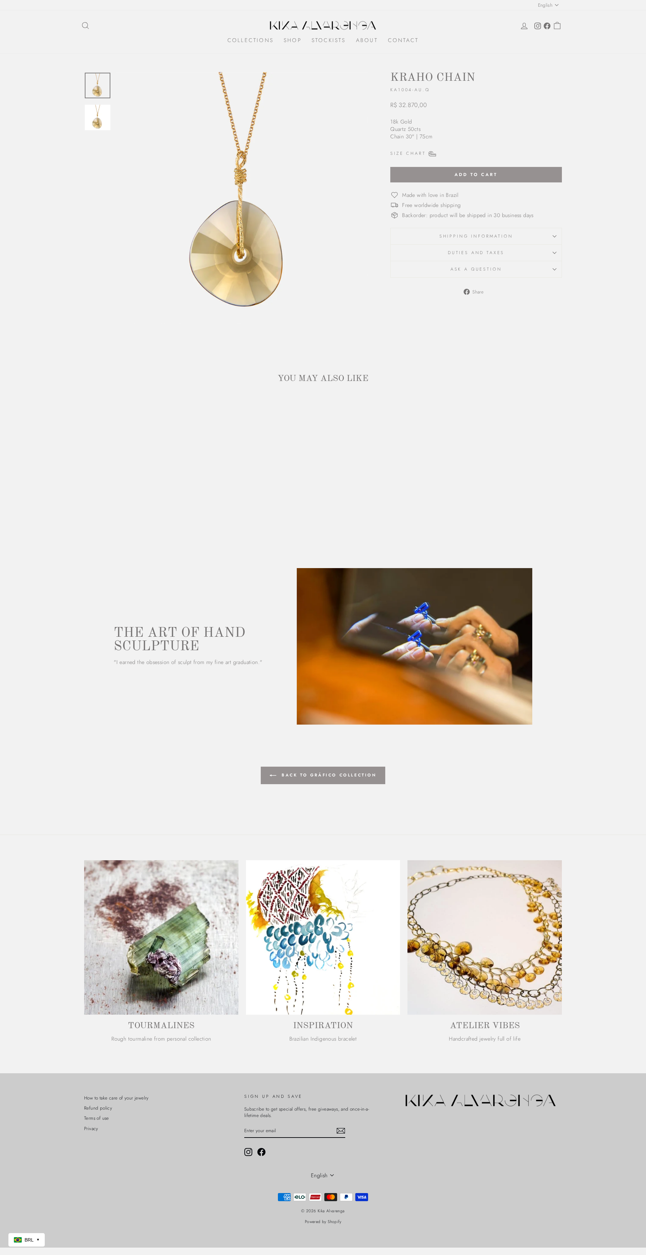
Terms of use (96, 1118)
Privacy (91, 1128)
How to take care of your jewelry (116, 1097)
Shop (292, 40)
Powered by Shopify (323, 1222)
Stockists (329, 40)
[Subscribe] (340, 1131)
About (367, 40)
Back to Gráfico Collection (327, 775)
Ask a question (476, 269)
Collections (250, 40)
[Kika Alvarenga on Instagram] (248, 1152)
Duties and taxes (476, 252)
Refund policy (98, 1108)
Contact (403, 40)
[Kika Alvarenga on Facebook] (261, 1152)
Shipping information (476, 236)
